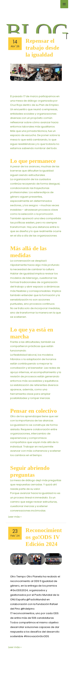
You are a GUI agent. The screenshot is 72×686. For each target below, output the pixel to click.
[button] (13, 72)
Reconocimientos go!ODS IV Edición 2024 (44, 537)
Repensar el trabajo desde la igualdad (42, 48)
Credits (61, 671)
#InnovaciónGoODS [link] (36, 636)
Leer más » (15, 517)
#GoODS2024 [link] (19, 590)
